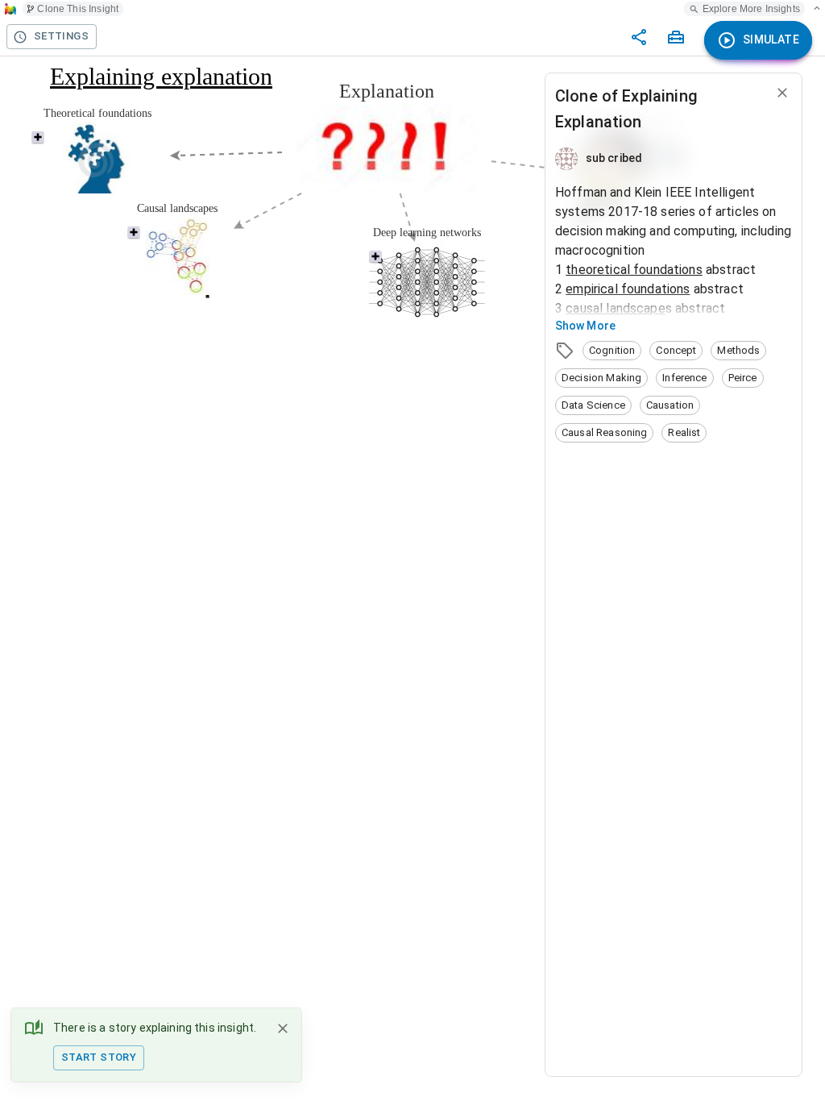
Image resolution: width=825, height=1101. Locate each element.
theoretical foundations (634, 269)
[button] (611, 350)
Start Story (98, 1057)
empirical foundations (628, 289)
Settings (61, 36)
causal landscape (615, 308)
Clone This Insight (77, 9)
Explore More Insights (751, 9)
